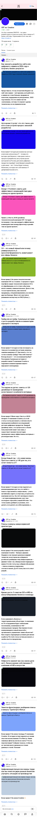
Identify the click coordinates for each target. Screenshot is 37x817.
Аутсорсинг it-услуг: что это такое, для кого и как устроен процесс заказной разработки (17, 125)
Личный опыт (9, 316)
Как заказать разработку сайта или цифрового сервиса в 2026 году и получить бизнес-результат (16, 66)
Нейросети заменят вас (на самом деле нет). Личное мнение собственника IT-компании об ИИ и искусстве (17, 663)
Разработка (9, 245)
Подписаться (19, 24)
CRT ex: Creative (11, 59)
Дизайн (8, 186)
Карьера (8, 455)
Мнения (8, 658)
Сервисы (8, 704)
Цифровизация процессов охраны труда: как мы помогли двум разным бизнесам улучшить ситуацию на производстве (18, 771)
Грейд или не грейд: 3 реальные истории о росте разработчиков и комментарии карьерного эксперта (17, 321)
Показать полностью (8, 108)
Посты (3, 50)
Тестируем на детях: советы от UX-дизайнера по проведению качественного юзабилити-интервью (16, 389)
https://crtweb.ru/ (6, 38)
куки (12, 809)
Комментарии (11, 50)
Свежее (3, 55)
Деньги (8, 61)
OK (32, 809)
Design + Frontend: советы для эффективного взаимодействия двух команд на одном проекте (16, 191)
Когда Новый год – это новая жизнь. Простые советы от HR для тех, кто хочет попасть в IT (16, 460)
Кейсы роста (9, 589)
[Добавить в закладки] (6, 113)
